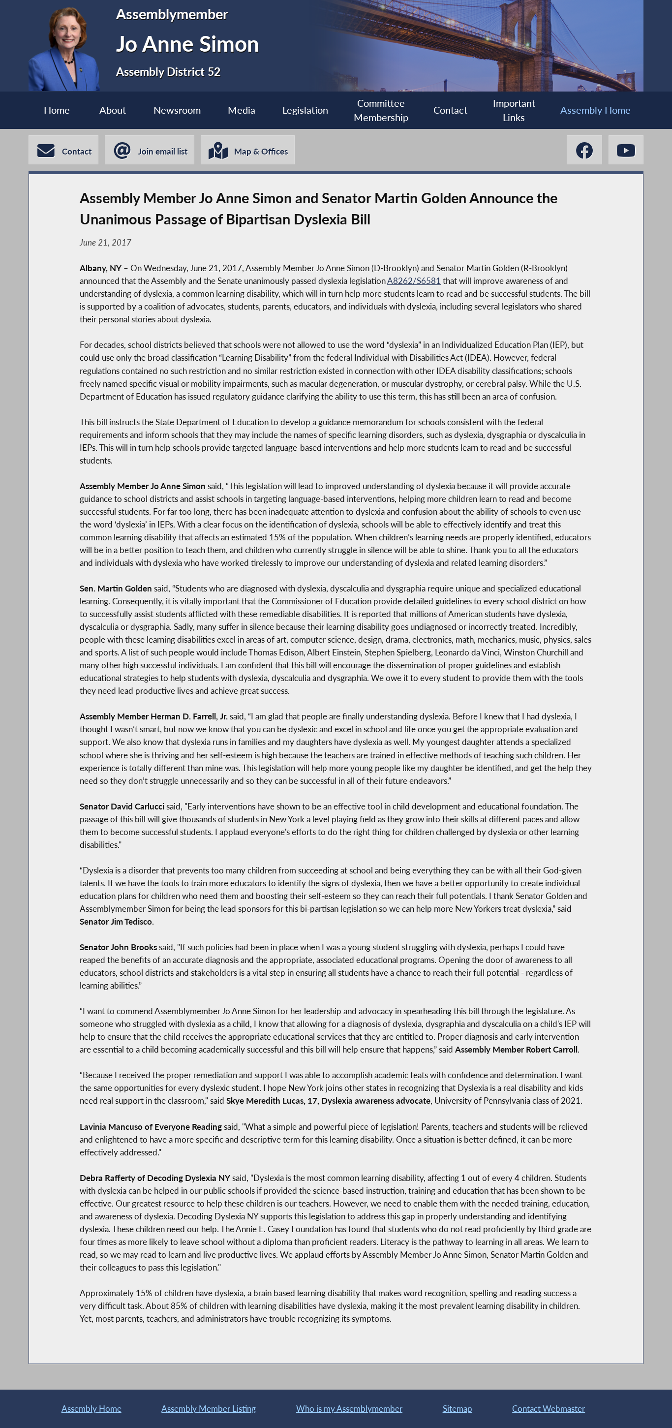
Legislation (305, 110)
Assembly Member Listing (208, 1408)
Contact (450, 110)
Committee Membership (381, 110)
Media (241, 110)
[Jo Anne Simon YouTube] (626, 149)
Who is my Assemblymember (349, 1408)
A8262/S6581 (414, 281)
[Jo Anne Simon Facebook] (584, 149)
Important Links (514, 110)
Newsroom (177, 110)
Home (57, 110)
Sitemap (457, 1408)
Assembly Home (595, 110)
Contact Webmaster (548, 1408)
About (112, 110)
